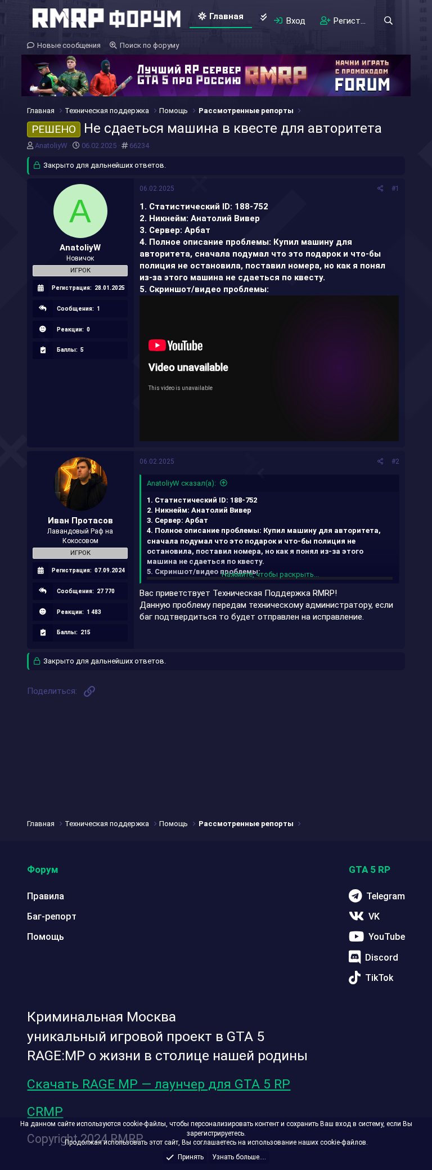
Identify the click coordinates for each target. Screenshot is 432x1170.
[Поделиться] (381, 188)
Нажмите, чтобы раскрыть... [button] (270, 574)
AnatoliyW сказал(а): (181, 483)
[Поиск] (388, 21)
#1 (395, 188)
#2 (395, 461)
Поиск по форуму (149, 45)
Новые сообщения (69, 45)
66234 (139, 145)
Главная (226, 16)
